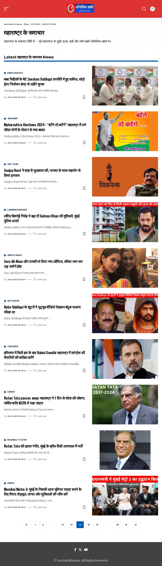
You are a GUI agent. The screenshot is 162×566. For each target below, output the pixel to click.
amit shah (12, 164)
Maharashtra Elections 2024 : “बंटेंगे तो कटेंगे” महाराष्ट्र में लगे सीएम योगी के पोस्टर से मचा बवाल (45, 127)
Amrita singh (14, 255)
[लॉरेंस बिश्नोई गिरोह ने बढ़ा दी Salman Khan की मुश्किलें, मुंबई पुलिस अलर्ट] (125, 222)
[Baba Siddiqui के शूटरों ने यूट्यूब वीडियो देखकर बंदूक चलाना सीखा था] (125, 313)
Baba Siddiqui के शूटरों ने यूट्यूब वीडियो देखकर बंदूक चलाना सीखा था (42, 309)
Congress (12, 347)
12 (63, 525)
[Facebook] (75, 549)
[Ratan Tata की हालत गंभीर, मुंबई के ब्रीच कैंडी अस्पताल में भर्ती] (125, 450)
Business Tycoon (17, 440)
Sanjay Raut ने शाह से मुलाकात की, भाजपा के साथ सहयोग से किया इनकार (42, 172)
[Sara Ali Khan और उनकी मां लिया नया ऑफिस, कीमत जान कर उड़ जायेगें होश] (125, 268)
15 (89, 525)
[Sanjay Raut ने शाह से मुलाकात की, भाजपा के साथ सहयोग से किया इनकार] (125, 177)
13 (71, 525)
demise (11, 392)
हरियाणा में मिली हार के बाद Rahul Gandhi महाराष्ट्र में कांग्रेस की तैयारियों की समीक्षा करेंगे (44, 355)
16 (97, 525)
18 (117, 525)
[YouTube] (86, 549)
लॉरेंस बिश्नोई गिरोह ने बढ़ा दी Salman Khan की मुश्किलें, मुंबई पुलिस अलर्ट (41, 218)
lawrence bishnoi (17, 210)
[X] (80, 549)
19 (126, 525)
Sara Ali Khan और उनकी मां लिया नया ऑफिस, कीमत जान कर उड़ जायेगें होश (43, 263)
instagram (13, 301)
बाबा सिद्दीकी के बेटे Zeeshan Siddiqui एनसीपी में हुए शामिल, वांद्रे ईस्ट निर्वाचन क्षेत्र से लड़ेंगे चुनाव (44, 81)
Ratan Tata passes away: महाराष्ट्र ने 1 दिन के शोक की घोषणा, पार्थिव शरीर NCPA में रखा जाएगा (44, 400)
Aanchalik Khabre (17, 97)
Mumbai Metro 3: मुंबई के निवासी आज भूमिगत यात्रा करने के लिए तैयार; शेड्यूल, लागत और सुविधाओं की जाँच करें (42, 491)
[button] (7, 8)
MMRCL (11, 483)
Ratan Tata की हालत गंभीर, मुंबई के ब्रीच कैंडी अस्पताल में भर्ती (43, 445)
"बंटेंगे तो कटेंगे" (12, 119)
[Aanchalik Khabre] (81, 9)
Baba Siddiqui (15, 73)
